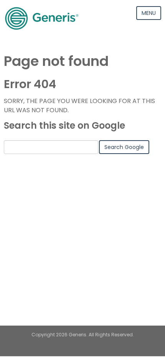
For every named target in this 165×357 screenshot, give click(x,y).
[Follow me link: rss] (69, 349)
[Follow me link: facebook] (96, 349)
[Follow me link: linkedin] (82, 349)
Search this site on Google (64, 125)
